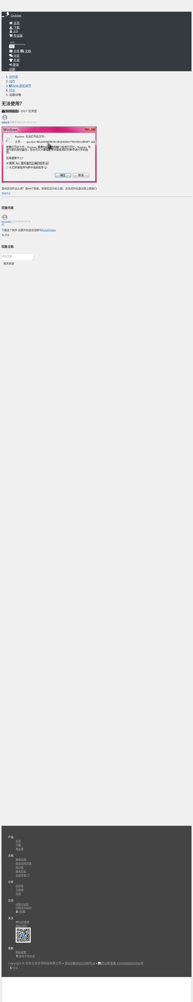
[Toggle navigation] (3, 16)
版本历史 (21, 871)
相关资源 (8, 263)
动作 (12, 81)
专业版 (18, 35)
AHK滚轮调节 (21, 85)
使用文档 (21, 859)
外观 (18, 894)
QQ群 (21, 911)
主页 (16, 23)
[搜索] (12, 47)
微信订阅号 (21, 926)
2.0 (15, 31)
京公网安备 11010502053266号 (122, 963)
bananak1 (7, 221)
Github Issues (23, 907)
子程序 (20, 890)
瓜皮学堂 (21, 875)
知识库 (20, 867)
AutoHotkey (49, 230)
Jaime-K (6, 122)
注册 (12, 69)
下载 (16, 27)
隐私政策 (21, 952)
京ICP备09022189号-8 (80, 963)
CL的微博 (23, 922)
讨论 (12, 90)
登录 (15, 64)
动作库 (13, 76)
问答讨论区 (22, 904)
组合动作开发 (23, 863)
